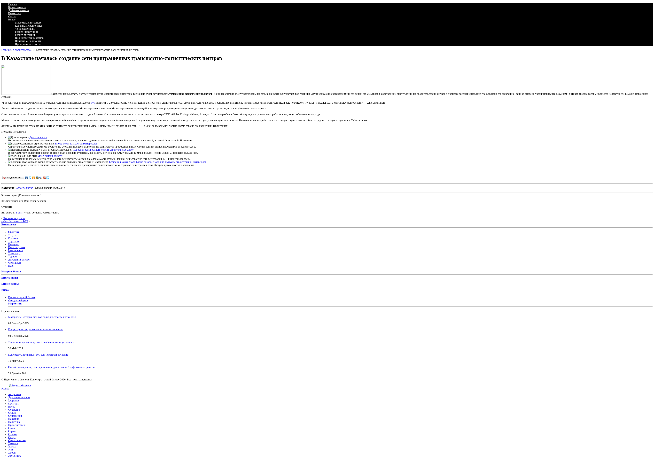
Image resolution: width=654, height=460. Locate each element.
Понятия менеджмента (28, 41)
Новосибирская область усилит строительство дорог (103, 149)
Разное (5, 388)
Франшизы (14, 262)
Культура (13, 403)
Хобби (12, 452)
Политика (14, 421)
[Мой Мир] (37, 178)
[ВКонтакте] (26, 178)
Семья (11, 428)
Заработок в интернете (28, 22)
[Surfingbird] (48, 178)
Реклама (13, 238)
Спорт (11, 437)
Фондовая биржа (25, 28)
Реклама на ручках (14, 218)
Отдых (12, 412)
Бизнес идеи (8, 224)
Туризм (12, 256)
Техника (13, 443)
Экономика (14, 455)
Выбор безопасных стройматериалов (75, 143)
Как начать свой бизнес (28, 25)
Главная (12, 4)
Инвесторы (14, 13)
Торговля (13, 241)
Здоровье (13, 400)
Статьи (12, 16)
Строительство (22, 49)
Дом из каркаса (38, 137)
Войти (19, 212)
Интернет (13, 244)
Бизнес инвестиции (26, 31)
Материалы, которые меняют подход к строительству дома (42, 317)
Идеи (11, 265)
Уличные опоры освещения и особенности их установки (41, 342)
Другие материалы (19, 397)
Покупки (13, 418)
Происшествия (16, 425)
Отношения (15, 415)
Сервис (12, 431)
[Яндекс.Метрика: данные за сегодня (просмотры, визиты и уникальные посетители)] (20, 385)
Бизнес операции (25, 34)
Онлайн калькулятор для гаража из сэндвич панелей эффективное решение (52, 367)
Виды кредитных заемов (29, 37)
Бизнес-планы (10, 283)
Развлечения (15, 250)
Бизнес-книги (9, 277)
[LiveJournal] (41, 178)
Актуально (14, 394)
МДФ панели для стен (50, 155)
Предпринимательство (28, 44)
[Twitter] (30, 178)
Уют (10, 449)
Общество (14, 409)
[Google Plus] (44, 178)
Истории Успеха (11, 271)
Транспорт (14, 253)
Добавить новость (18, 10)
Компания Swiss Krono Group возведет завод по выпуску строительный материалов (157, 161)
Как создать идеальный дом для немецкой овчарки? (38, 354)
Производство (16, 247)
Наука (11, 406)
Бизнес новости (17, 7)
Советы (12, 434)
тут (93, 102)
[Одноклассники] (33, 178)
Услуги (12, 235)
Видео (11, 19)
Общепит (13, 232)
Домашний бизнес (18, 259)
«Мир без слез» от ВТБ (14, 221)
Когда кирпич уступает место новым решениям (35, 329)
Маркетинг (15, 303)
